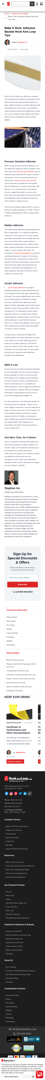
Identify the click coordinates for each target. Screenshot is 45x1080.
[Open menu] (4, 4)
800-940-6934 (17, 803)
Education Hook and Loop (15, 683)
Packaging (10, 637)
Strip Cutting (10, 621)
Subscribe (22, 585)
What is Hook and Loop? (15, 862)
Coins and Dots (11, 907)
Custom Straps (11, 617)
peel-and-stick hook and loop (25, 180)
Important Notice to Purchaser (17, 849)
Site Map (9, 845)
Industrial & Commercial (14, 942)
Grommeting (10, 1021)
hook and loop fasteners (25, 171)
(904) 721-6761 (14, 806)
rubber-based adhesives (23, 253)
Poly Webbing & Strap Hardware (17, 918)
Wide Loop (10, 910)
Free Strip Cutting (12, 995)
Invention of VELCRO (13, 931)
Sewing (9, 629)
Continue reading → (15, 761)
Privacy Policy (11, 834)
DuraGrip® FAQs (12, 978)
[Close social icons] (4, 286)
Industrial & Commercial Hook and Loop (21, 675)
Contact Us (10, 841)
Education (9, 954)
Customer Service (12, 837)
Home (6, 14)
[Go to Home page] (8, 4)
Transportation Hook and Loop (17, 671)
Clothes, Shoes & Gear (14, 946)
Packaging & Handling (14, 690)
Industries (9, 982)
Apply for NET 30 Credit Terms (17, 826)
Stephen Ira (22, 42)
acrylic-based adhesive (16, 287)
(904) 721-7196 (16, 800)
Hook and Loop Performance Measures (20, 866)
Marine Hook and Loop (14, 939)
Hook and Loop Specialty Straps (17, 869)
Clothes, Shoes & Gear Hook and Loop (20, 679)
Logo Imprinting (12, 633)
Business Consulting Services (16, 873)
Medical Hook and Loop (15, 660)
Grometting (10, 645)
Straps (8, 899)
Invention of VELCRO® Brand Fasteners (20, 971)
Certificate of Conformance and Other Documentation (18, 730)
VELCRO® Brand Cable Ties (16, 903)
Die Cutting (10, 625)
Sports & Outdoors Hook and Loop (19, 687)
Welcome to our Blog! (20, 14)
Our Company (11, 967)
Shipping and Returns (14, 830)
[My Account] (37, 4)
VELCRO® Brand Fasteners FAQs (18, 974)
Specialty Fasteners (13, 914)
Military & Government (14, 950)
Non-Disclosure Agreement (15, 877)
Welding (9, 641)
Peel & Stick (10, 895)
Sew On (9, 892)
